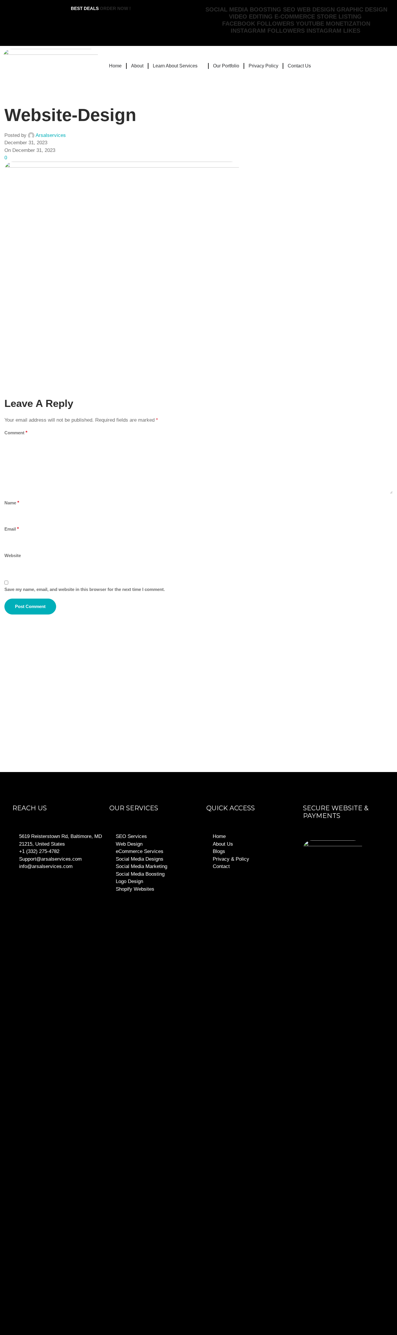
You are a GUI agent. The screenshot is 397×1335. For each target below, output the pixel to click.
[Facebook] (313, 1295)
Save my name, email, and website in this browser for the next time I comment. (84, 589)
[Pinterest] (383, 1295)
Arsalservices (51, 135)
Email (11, 528)
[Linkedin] (366, 1295)
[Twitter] (331, 1295)
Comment (15, 432)
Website (12, 555)
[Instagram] (348, 1295)
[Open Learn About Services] (201, 66)
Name (11, 502)
